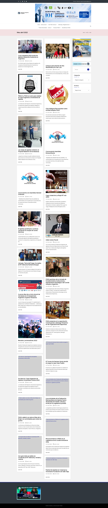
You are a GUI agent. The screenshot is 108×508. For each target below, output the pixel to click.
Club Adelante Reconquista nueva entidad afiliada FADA (56, 109)
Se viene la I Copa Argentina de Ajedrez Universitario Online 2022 (29, 379)
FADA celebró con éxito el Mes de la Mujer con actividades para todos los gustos (29, 418)
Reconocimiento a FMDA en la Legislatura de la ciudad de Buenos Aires (57, 440)
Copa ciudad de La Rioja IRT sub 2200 (56, 196)
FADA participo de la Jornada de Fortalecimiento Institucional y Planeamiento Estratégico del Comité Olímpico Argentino (57, 281)
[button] (88, 70)
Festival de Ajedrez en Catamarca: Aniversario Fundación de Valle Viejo (57, 470)
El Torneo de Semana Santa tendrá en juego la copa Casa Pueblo (57, 362)
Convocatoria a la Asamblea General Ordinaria (29, 193)
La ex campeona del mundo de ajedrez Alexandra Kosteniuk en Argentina (28, 57)
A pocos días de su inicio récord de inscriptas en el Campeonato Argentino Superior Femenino (29, 295)
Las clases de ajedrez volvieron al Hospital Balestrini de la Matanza (28, 150)
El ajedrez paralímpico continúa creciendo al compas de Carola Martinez (28, 230)
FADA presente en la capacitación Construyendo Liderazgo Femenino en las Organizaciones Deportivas (57, 322)
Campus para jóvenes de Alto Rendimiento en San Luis (55, 66)
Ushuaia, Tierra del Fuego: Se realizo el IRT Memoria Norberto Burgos (29, 264)
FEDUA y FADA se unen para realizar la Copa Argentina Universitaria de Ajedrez (29, 97)
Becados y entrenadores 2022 (27, 340)
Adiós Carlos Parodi (52, 240)
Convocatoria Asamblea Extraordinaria (53, 152)
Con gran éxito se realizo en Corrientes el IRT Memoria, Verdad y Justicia (29, 457)
